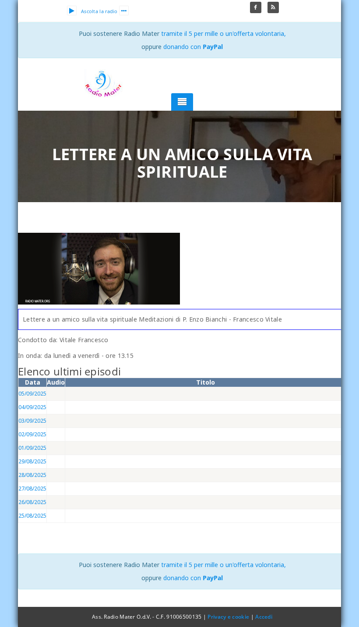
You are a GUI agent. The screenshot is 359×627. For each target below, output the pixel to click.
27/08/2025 (32, 488)
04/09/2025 (32, 407)
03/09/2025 (32, 420)
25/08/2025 (32, 515)
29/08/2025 (32, 461)
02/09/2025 (32, 434)
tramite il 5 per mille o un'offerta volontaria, (223, 33)
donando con (193, 46)
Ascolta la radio (99, 11)
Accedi (263, 616)
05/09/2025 (32, 393)
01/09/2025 (32, 448)
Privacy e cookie (228, 616)
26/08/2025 (32, 502)
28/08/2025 (32, 475)
